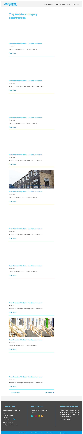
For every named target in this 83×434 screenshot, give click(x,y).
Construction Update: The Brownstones (25, 44)
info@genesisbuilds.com (10, 425)
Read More (12, 53)
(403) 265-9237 (8, 423)
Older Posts (48, 392)
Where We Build (48, 4)
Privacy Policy (65, 433)
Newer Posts (15, 392)
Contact (76, 4)
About (69, 4)
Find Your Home (60, 4)
